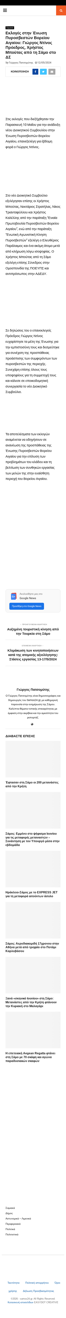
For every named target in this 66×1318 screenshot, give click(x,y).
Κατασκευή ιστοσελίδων (21, 1302)
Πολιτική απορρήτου (37, 1282)
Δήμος (9, 1213)
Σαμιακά (9, 28)
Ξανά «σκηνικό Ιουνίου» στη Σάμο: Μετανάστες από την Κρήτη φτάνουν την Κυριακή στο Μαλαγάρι (31, 1002)
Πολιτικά (10, 1229)
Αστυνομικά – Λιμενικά (18, 1218)
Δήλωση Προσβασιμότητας (38, 1290)
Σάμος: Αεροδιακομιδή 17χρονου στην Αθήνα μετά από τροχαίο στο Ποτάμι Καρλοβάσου (32, 947)
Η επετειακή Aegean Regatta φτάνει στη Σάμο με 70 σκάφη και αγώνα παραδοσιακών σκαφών (30, 1057)
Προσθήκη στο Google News (26, 606)
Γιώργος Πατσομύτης (21, 62)
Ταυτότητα (14, 1282)
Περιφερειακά (13, 1223)
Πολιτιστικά (12, 1234)
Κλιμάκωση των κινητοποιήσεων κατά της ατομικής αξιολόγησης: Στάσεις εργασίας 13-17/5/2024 (33, 655)
